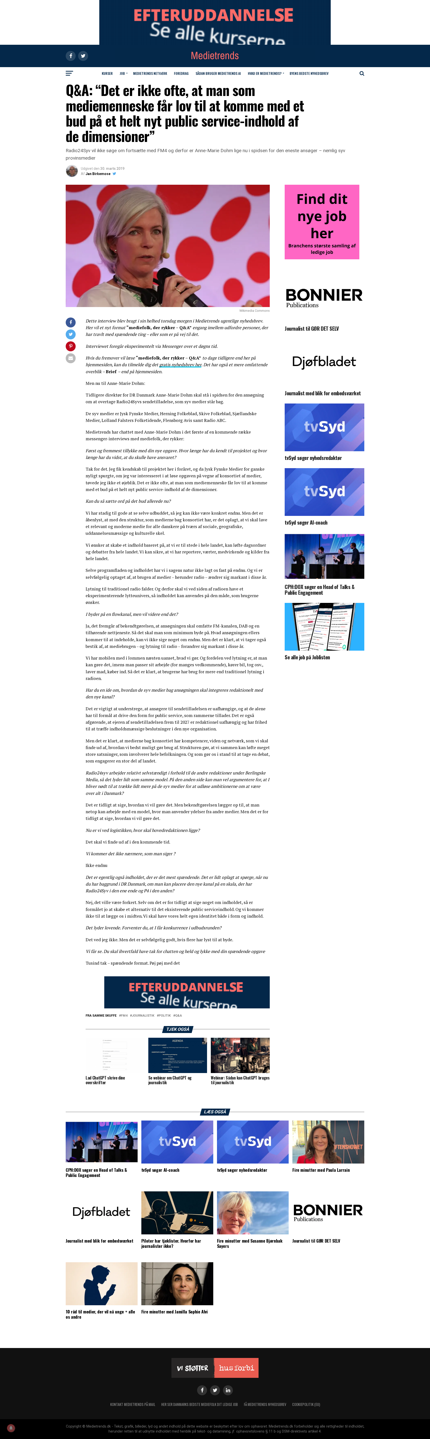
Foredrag (181, 73)
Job (122, 73)
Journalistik (143, 1015)
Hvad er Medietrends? (264, 73)
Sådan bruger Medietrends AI (218, 73)
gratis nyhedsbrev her (180, 364)
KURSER (107, 73)
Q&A (178, 1015)
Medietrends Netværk (150, 73)
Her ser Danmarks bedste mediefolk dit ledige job (199, 1404)
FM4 (124, 1015)
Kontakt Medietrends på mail (132, 1404)
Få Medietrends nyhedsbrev (265, 1404)
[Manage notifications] (11, 1428)
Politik (165, 1015)
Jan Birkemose (98, 174)
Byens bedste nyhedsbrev (309, 73)
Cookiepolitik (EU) (306, 1404)
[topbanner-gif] (187, 1007)
